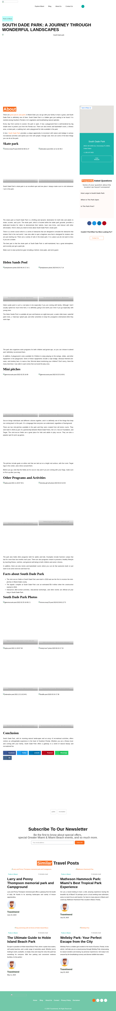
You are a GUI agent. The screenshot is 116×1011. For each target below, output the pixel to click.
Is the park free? (87, 206)
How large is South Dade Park (92, 193)
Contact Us (69, 6)
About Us (58, 6)
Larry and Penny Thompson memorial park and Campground (30, 883)
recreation (62, 811)
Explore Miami (39, 6)
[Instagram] (108, 6)
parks (53, 811)
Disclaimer (76, 1000)
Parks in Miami (7, 18)
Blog (49, 6)
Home (35, 1000)
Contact (57, 1000)
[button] (82, 6)
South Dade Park (14, 133)
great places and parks (18, 115)
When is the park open (90, 200)
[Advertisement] (38, 204)
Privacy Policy (66, 1000)
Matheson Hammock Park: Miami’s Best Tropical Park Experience (81, 883)
